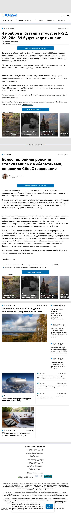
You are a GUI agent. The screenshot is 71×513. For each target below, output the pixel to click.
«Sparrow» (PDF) (59, 503)
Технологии (7, 154)
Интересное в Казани (57, 325)
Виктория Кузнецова (16, 176)
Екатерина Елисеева (10, 41)
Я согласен (49, 506)
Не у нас (54, 344)
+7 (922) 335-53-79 (34, 463)
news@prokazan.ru (34, 466)
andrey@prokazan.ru (34, 453)
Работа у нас (34, 469)
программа (57, 95)
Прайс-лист (35, 456)
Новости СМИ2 (7, 112)
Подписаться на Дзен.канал (35, 48)
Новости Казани (9, 28)
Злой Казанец (27, 104)
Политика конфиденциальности (54, 508)
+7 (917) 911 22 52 (34, 450)
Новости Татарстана (10, 305)
